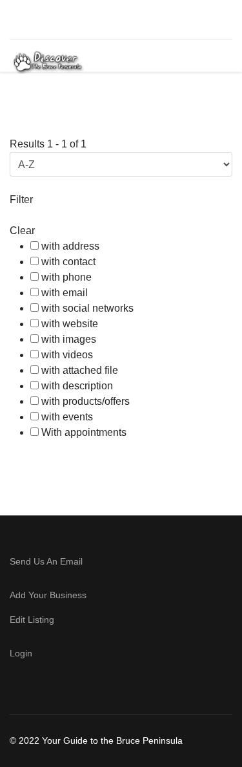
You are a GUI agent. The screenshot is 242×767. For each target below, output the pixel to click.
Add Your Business (48, 595)
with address (70, 246)
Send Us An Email (47, 561)
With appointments (83, 432)
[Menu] (211, 62)
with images (68, 339)
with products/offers (85, 401)
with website (69, 323)
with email (64, 292)
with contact (68, 261)
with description (77, 385)
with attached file (79, 370)
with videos (67, 354)
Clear (22, 230)
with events (67, 416)
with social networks (87, 308)
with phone (66, 277)
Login (21, 653)
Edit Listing (32, 619)
